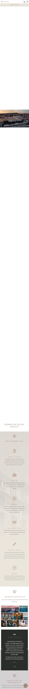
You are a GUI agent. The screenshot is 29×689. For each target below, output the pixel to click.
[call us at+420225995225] (24, 1)
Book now (14, 4)
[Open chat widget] (26, 686)
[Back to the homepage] (5, 1)
